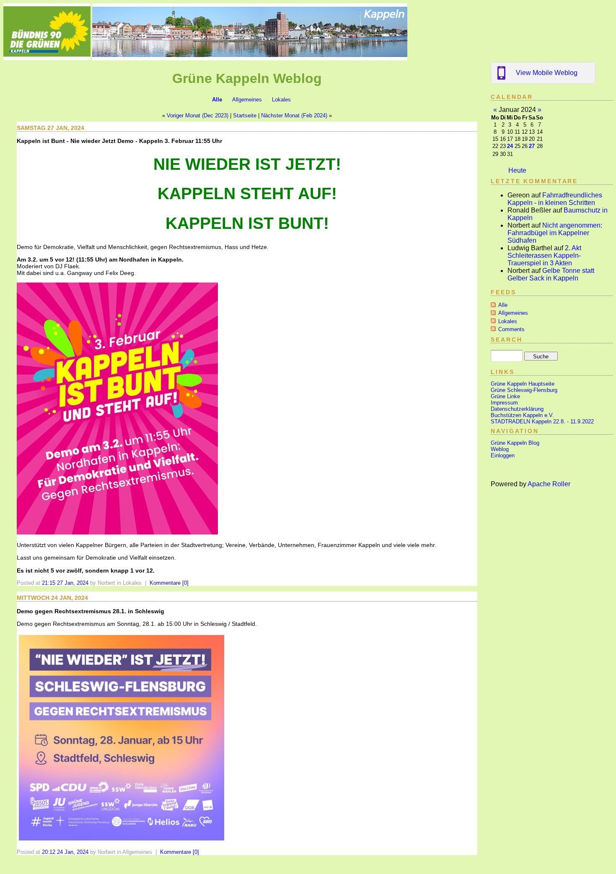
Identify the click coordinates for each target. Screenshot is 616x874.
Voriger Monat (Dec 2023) (197, 115)
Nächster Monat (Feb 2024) (294, 115)
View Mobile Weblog (546, 72)
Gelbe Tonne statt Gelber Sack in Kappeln (550, 274)
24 (510, 146)
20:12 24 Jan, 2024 (65, 852)
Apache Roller (549, 484)
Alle (217, 99)
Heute (517, 170)
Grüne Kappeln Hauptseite (522, 384)
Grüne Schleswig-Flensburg (524, 390)
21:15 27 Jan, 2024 (65, 583)
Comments (511, 329)
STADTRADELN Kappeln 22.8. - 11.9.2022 (542, 421)
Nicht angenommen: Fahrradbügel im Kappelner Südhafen (554, 233)
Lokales (281, 99)
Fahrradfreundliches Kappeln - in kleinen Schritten (554, 199)
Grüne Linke (505, 396)
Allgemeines (247, 99)
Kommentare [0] (169, 583)
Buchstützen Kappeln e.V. (522, 415)
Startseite (244, 115)
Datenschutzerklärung (517, 409)
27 (532, 146)
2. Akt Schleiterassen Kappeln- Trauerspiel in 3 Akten (544, 255)
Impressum (504, 402)
